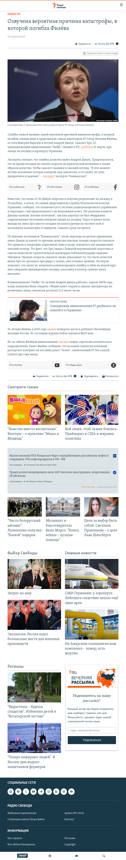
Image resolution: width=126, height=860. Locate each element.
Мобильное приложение (22, 813)
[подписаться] (71, 791)
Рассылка (69, 838)
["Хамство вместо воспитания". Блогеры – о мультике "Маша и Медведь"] (34, 410)
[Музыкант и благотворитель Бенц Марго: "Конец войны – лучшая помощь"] (63, 507)
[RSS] (56, 791)
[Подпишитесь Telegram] (41, 791)
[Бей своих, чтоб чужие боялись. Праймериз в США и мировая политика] (91, 410)
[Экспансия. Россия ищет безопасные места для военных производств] (34, 615)
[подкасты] (50, 856)
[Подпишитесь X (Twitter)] (26, 791)
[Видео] (77, 856)
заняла (51, 329)
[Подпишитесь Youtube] (33, 791)
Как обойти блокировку (21, 844)
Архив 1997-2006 (74, 813)
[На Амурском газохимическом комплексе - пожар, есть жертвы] (91, 625)
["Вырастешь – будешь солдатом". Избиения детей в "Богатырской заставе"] (34, 687)
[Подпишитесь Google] (11, 791)
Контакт (69, 819)
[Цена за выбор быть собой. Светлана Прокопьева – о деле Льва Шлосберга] (101, 507)
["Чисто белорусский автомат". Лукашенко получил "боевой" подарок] (25, 507)
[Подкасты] (64, 791)
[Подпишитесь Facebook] (18, 791)
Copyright (69, 844)
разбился (87, 147)
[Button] (83, 44)
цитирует (49, 176)
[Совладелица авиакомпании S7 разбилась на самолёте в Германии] (28, 310)
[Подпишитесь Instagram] (48, 791)
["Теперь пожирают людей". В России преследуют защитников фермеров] (34, 738)
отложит (63, 342)
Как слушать (15, 838)
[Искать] (104, 856)
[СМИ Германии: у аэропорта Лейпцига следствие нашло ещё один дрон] (91, 574)
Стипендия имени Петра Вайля (26, 819)
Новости (14, 14)
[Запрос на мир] (34, 574)
